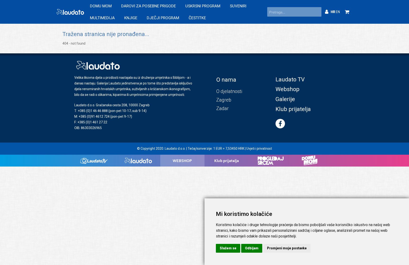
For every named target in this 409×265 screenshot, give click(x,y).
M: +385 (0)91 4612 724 (92, 116)
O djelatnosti (229, 91)
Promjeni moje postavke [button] (287, 248)
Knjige (130, 17)
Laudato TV (290, 79)
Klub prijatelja (293, 109)
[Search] (316, 12)
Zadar (222, 108)
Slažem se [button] (228, 248)
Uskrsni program (202, 6)
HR (333, 12)
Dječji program (163, 17)
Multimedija (102, 17)
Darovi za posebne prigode (148, 6)
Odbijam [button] (251, 248)
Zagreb (223, 100)
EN (338, 12)
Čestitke (197, 17)
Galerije (285, 99)
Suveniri (238, 6)
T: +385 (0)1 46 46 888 (91, 111)
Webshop (287, 89)
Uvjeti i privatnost (259, 148)
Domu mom (101, 6)
